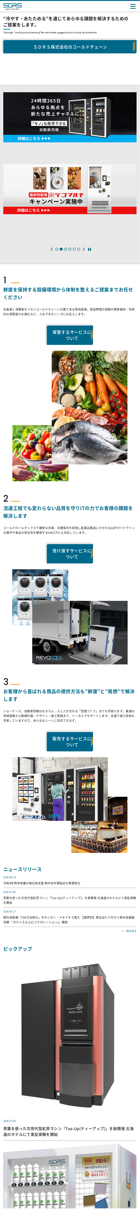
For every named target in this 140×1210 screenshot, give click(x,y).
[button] (52, 249)
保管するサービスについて (70, 333)
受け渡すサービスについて (70, 545)
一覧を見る (130, 911)
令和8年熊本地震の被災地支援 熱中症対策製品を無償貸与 (41, 863)
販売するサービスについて (70, 726)
